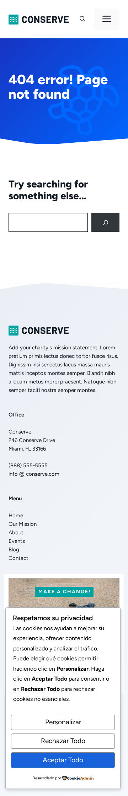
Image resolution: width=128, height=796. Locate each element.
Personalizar (63, 722)
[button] (82, 19)
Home (16, 515)
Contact (18, 558)
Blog (14, 549)
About (16, 532)
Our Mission (23, 524)
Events (17, 541)
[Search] (105, 222)
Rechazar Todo (63, 741)
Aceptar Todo (63, 760)
